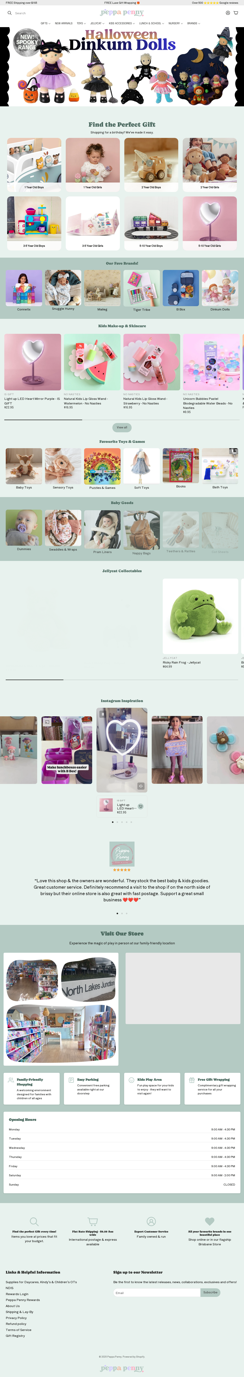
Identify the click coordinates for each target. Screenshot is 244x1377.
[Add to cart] (141, 806)
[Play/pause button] (102, 714)
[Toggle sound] (141, 786)
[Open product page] (24, 288)
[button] (43, 13)
